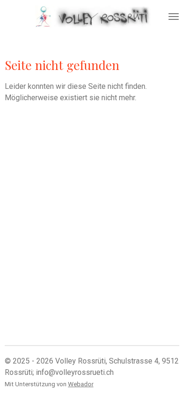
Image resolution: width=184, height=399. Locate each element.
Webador (80, 384)
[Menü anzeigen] (173, 16)
